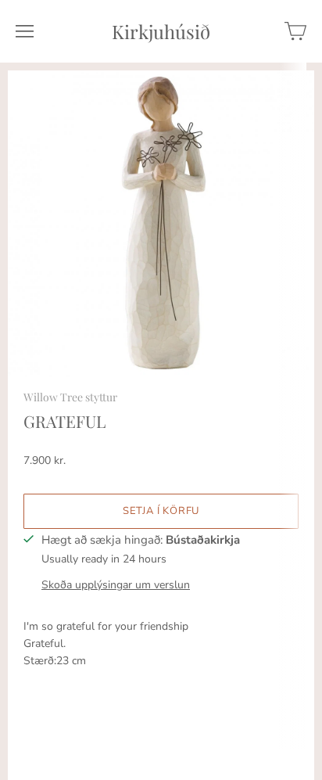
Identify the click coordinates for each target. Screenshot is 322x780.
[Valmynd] (24, 31)
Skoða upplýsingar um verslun (115, 584)
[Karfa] (295, 31)
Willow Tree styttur (70, 397)
